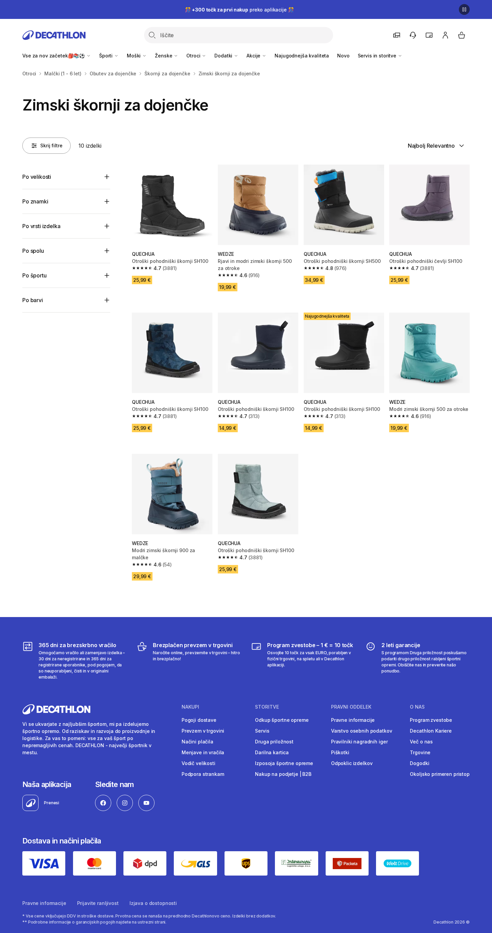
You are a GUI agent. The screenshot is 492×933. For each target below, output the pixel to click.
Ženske (164, 55)
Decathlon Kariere (431, 731)
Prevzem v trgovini (203, 731)
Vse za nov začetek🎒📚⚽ (54, 55)
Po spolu (33, 250)
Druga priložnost (274, 741)
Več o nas (421, 741)
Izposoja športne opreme (284, 763)
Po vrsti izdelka (41, 226)
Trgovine (420, 752)
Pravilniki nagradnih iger (359, 741)
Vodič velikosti (198, 763)
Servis (262, 731)
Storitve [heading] (267, 707)
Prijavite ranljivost (98, 903)
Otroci (194, 55)
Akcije (254, 55)
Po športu (34, 275)
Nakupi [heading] (190, 707)
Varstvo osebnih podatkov (361, 731)
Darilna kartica (272, 752)
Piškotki (340, 752)
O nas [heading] (417, 707)
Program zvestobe (431, 720)
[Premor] (464, 9)
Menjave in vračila (203, 752)
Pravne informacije (353, 720)
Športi (106, 55)
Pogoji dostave (199, 720)
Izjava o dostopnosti (153, 903)
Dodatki (224, 55)
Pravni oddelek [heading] (351, 707)
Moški (134, 55)
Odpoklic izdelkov (352, 763)
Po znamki (35, 201)
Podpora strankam (203, 774)
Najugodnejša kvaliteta (302, 55)
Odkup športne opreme (281, 720)
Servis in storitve (378, 55)
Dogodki (419, 763)
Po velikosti (36, 176)
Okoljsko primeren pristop (440, 774)
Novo (343, 55)
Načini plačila (197, 741)
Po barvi (32, 300)
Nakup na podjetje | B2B (283, 774)
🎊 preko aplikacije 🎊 (239, 10)
